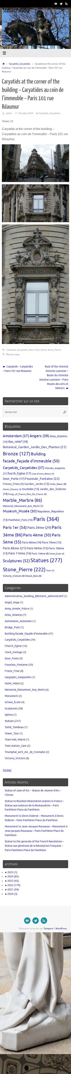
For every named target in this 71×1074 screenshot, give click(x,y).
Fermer (7, 770)
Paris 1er (15, 527)
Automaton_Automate (18, 621)
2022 (13, 885)
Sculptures (16, 560)
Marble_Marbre (22, 500)
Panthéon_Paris (20, 520)
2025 (12, 872)
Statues (46, 560)
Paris (31, 349)
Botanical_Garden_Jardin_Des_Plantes (34, 447)
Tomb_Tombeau (14, 727)
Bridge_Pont (12, 627)
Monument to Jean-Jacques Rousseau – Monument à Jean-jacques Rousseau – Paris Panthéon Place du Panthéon (36, 831)
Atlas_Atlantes (13, 615)
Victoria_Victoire (14, 576)
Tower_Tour (12, 733)
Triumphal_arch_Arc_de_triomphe (25, 752)
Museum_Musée (20, 511)
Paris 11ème (19, 553)
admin (9, 113)
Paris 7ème (51, 542)
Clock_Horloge (13, 652)
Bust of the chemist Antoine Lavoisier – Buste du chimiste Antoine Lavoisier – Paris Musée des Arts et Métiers (53, 377)
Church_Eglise (18, 473)
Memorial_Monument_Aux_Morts (23, 506)
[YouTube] (56, 3)
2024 (13, 876)
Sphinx (9, 714)
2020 (12, 894)
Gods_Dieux (58, 484)
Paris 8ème (14, 548)
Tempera (48, 928)
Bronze (16, 454)
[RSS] (66, 3)
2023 (13, 880)
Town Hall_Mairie (15, 739)
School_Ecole (56, 554)
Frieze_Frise (12, 671)
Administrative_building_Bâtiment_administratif (34, 596)
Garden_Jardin (36, 484)
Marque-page (13, 354)
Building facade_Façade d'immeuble (26, 633)
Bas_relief (18, 442)
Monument (11, 696)
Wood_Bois (33, 576)
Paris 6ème (31, 542)
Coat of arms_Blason (43, 474)
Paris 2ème (40, 349)
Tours (50, 570)
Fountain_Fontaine (42, 479)
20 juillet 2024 (25, 113)
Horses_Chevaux (12, 489)
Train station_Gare (16, 745)
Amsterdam (16, 436)
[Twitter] (61, 3)
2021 (13, 889)
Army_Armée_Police (17, 608)
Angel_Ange (12, 602)
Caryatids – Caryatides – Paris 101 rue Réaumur (18, 369)
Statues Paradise (16, 11)
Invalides (30, 489)
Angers (39, 436)
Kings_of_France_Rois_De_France (27, 494)
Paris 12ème (40, 553)
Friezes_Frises (13, 484)
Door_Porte (14, 479)
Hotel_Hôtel (12, 683)
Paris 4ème (37, 535)
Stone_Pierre (54, 349)
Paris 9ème (37, 548)
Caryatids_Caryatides (19, 63)
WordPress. (61, 928)
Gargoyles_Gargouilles (18, 677)
